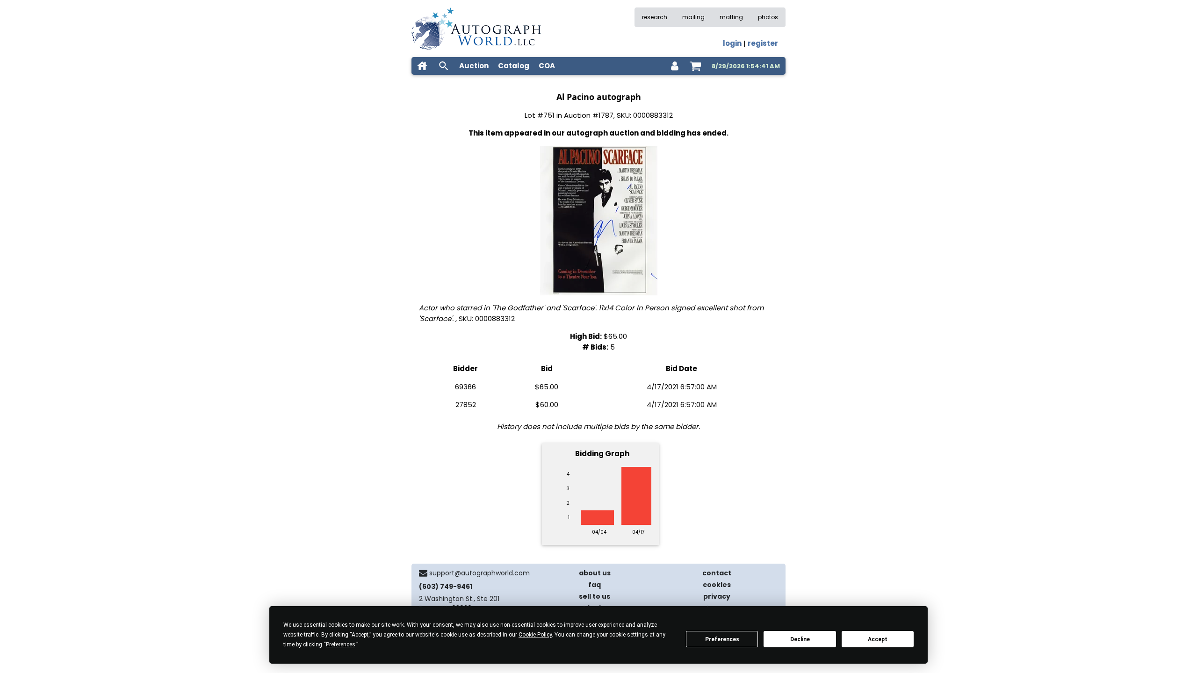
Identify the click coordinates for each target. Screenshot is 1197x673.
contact (716, 573)
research (654, 17)
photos (768, 17)
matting (731, 17)
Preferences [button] (340, 644)
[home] (422, 66)
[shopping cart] (695, 66)
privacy (716, 596)
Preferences (722, 639)
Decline (800, 639)
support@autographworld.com (479, 573)
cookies (717, 584)
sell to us (594, 596)
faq (594, 584)
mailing (693, 17)
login (732, 43)
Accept (877, 639)
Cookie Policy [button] (535, 634)
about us (595, 573)
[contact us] (423, 573)
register (763, 43)
